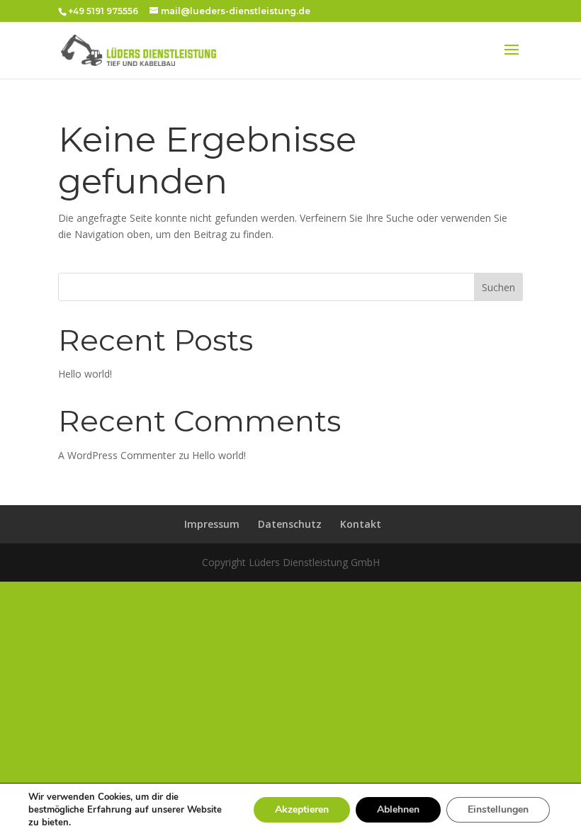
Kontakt (360, 524)
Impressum (211, 524)
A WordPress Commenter (117, 455)
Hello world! (85, 373)
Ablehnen (398, 809)
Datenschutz (290, 524)
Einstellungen (498, 809)
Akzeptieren (302, 809)
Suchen (498, 287)
